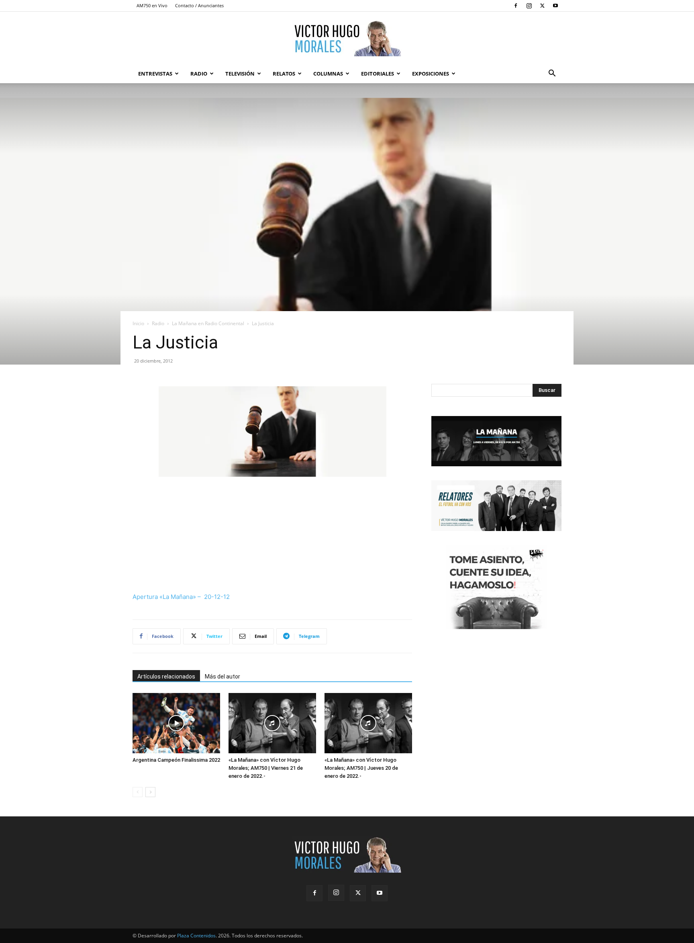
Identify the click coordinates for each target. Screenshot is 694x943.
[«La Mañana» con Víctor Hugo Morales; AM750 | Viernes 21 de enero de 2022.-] (272, 723)
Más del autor (222, 676)
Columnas (328, 73)
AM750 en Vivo (152, 5)
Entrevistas (155, 73)
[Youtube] (555, 5)
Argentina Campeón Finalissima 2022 (176, 760)
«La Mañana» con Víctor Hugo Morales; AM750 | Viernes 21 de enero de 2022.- (266, 768)
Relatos (284, 73)
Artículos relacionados (166, 676)
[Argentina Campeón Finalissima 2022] (176, 723)
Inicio (138, 323)
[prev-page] (138, 792)
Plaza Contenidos (196, 935)
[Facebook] (516, 5)
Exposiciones (430, 73)
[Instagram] (529, 5)
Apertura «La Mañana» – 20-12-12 (181, 597)
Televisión (240, 73)
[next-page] (150, 792)
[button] (551, 74)
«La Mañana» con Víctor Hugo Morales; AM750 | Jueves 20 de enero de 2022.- (361, 768)
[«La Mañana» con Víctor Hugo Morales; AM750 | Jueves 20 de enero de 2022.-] (368, 723)
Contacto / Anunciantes (199, 5)
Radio (198, 73)
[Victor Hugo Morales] (347, 38)
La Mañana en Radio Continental (208, 323)
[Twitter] (542, 5)
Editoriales (377, 73)
